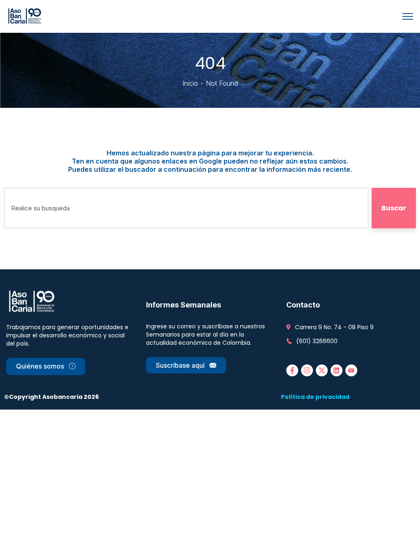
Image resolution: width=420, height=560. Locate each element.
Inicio (190, 83)
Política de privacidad (315, 397)
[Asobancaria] (26, 15)
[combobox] (186, 208)
